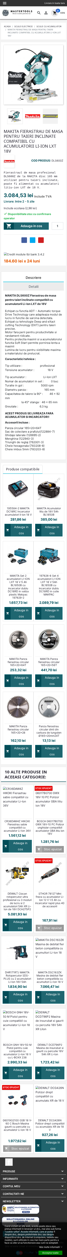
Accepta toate (50, 1252)
